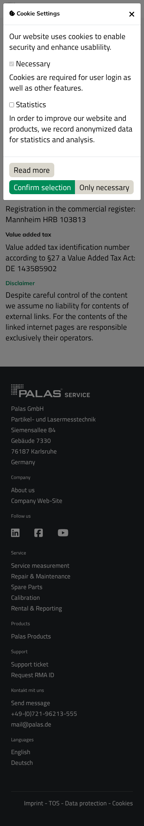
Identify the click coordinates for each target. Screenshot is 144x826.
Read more (32, 170)
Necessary (32, 63)
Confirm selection (42, 187)
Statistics (30, 104)
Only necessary (104, 187)
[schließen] (132, 14)
